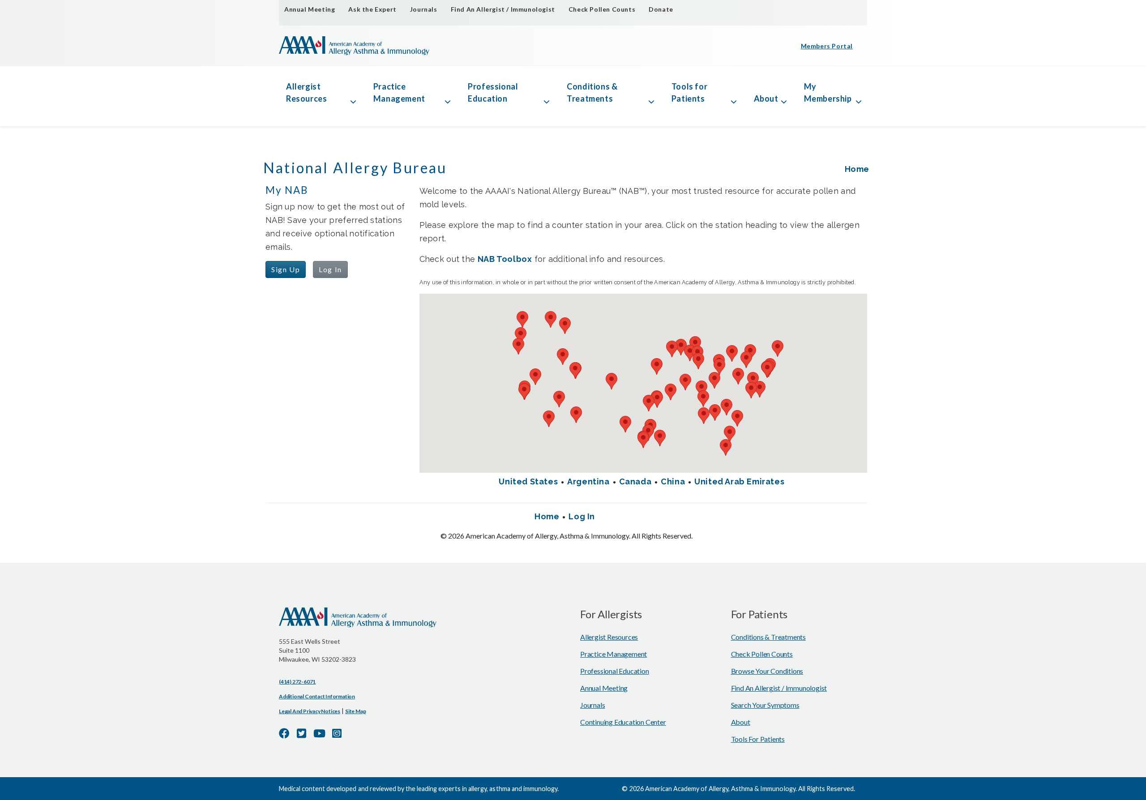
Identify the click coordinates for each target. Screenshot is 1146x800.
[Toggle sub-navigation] (353, 93)
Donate (661, 9)
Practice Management (399, 92)
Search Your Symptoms (765, 705)
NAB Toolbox (505, 259)
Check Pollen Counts (602, 9)
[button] (732, 353)
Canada (635, 481)
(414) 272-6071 (297, 681)
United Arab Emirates (739, 481)
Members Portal (827, 46)
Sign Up (285, 269)
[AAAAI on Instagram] (337, 733)
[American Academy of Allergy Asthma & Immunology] (354, 45)
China (673, 481)
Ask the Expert (372, 9)
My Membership (828, 92)
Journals (423, 9)
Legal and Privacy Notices (309, 711)
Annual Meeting (309, 9)
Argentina (588, 481)
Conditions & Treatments (592, 92)
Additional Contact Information (317, 696)
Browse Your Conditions (767, 671)
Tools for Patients (689, 92)
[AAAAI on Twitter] (301, 733)
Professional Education (493, 92)
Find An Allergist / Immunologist (503, 9)
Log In (330, 269)
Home (857, 169)
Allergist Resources (306, 92)
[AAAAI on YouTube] (319, 733)
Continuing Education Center (623, 722)
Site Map (355, 711)
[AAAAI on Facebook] (284, 733)
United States (528, 481)
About (766, 98)
